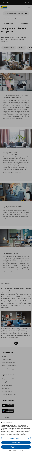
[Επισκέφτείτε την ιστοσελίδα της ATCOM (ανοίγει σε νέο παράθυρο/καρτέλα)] (16, 450)
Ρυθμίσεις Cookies (15, 438)
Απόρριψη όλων (16, 442)
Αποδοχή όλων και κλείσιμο (16, 447)
